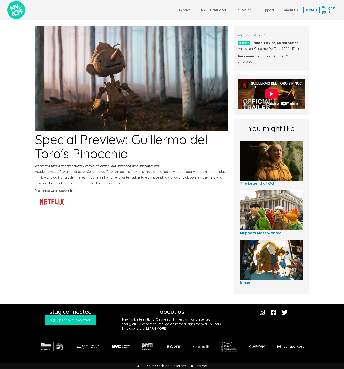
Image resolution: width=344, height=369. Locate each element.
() (327, 12)
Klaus (245, 282)
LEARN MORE (156, 328)
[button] (70, 320)
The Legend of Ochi (258, 183)
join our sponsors (290, 346)
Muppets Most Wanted (261, 233)
